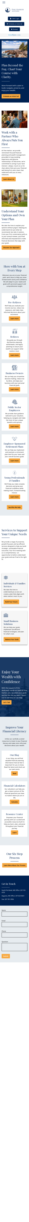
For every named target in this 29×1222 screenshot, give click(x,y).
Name (4, 910)
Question (5, 942)
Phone (4, 931)
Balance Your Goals (12, 639)
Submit (5, 956)
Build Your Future (11, 602)
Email (3, 921)
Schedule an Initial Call (15, 24)
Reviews (15, 29)
